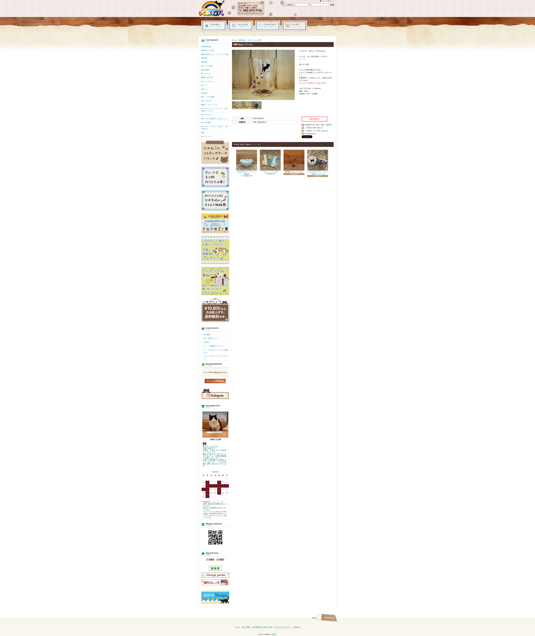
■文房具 (204, 93)
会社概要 (206, 334)
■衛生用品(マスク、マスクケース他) (214, 54)
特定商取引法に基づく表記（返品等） (318, 125)
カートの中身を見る (215, 381)
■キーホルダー (206, 101)
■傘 (202, 133)
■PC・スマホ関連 (207, 97)
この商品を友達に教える (313, 128)
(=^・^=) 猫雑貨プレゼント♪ (213, 346)
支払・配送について (240, 26)
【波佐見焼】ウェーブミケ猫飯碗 (247, 173)
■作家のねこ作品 (207, 50)
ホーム (213, 26)
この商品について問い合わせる (316, 131)
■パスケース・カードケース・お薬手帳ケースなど (214, 110)
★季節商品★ (206, 47)
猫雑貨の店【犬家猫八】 (212, 8)
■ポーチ (204, 89)
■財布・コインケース (209, 105)
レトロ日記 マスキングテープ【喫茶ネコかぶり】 (317, 173)
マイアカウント (327, 1)
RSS (210, 560)
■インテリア (206, 74)
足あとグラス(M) (296, 172)
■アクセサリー (206, 115)
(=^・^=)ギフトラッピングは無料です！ (215, 351)
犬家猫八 (274, 634)
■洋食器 (204, 58)
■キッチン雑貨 (206, 66)
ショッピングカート (294, 26)
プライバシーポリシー (283, 627)
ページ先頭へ (329, 618)
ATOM (220, 560)
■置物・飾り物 (206, 77)
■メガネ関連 (206, 122)
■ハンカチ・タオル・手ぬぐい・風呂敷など (214, 127)
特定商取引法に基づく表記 (262, 627)
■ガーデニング (206, 136)
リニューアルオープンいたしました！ (215, 357)
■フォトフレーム (207, 81)
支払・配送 (246, 627)
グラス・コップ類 (254, 40)
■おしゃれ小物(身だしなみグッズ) (214, 119)
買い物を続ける (310, 134)
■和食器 (204, 62)
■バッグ (204, 85)
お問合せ (267, 26)
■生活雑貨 (205, 70)
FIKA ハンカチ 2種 (270, 172)
